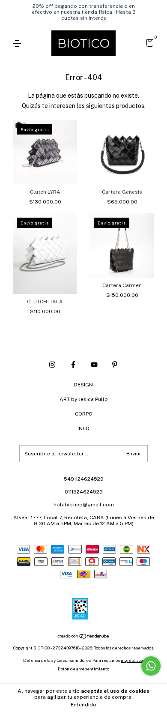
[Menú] (18, 43)
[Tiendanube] (83, 637)
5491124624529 (84, 479)
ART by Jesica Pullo (84, 399)
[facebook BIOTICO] (73, 364)
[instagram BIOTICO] (52, 364)
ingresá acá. (132, 660)
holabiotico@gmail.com (84, 505)
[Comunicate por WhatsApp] (151, 666)
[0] (148, 44)
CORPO (83, 414)
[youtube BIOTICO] (94, 364)
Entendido (83, 705)
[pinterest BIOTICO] (114, 364)
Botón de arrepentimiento (83, 668)
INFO (83, 428)
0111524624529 (84, 492)
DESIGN (83, 385)
